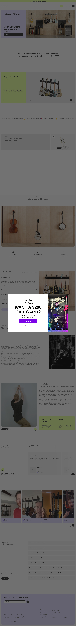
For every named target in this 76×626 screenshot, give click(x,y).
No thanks (28, 326)
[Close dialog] (66, 295)
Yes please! (28, 321)
